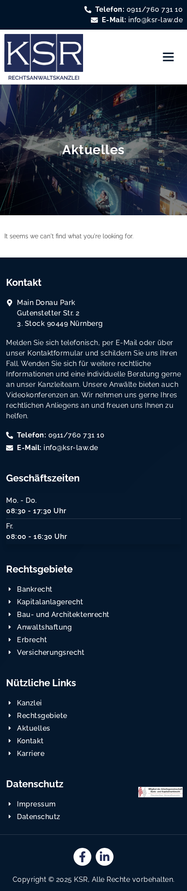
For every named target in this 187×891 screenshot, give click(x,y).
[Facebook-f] (82, 857)
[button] (168, 56)
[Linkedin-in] (105, 857)
